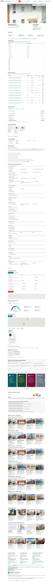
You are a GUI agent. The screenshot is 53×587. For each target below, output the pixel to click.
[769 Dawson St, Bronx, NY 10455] (12, 497)
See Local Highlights (17, 354)
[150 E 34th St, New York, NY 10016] (21, 512)
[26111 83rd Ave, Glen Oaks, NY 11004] (30, 497)
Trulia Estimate (11, 41)
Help (36, 575)
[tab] (10, 272)
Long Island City (17, 25)
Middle (18, 328)
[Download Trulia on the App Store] (12, 572)
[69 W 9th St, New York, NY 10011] (21, 527)
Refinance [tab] (22, 108)
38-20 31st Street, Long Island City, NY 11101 (15, 82)
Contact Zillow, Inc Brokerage (11, 570)
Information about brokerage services (13, 569)
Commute (26, 372)
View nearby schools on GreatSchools (14, 346)
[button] (20, 1)
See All (10, 368)
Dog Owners (17, 372)
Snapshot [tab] (10, 303)
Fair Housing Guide (18, 575)
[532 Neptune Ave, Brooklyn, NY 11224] (40, 436)
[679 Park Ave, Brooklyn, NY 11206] (12, 527)
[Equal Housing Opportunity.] (16, 580)
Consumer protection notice (19, 569)
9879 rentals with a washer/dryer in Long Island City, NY (16, 477)
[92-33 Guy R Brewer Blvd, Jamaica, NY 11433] (30, 436)
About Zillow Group (13, 575)
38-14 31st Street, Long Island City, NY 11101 (15, 87)
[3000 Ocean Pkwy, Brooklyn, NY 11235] (21, 421)
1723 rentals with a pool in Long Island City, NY (15, 462)
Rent (24, 1)
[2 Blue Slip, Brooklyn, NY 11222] (12, 512)
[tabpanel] (26, 116)
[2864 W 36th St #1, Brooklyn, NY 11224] (40, 497)
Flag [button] (14, 385)
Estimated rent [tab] (17, 108)
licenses (11, 567)
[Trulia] (8, 572)
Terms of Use (30, 575)
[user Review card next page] (45, 380)
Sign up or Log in (47, 1)
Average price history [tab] (16, 303)
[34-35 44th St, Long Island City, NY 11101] (40, 512)
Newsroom (23, 575)
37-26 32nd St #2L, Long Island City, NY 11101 (15, 92)
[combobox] (12, 1)
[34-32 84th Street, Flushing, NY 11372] (40, 527)
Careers (21, 575)
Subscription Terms (34, 575)
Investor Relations (26, 575)
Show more (10, 291)
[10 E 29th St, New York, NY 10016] (31, 512)
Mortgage (27, 1)
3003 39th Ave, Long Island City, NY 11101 (14, 90)
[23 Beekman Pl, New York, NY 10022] (31, 541)
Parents (22, 372)
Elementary (13, 328)
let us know (32, 578)
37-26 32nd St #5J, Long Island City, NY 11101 (15, 95)
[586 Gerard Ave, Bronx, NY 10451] (30, 421)
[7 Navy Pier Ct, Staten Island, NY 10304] (40, 421)
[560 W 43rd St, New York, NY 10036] (12, 421)
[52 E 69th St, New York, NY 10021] (40, 541)
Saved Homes (35, 1)
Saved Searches (40, 1)
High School (22, 328)
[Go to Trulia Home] (2, 1)
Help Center (23, 580)
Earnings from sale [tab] (11, 108)
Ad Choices (42, 575)
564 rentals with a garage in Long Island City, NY (15, 432)
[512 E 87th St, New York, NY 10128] (12, 541)
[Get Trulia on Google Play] (18, 572)
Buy (21, 1)
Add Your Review (26, 388)
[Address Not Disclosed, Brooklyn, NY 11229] (21, 497)
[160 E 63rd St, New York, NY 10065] (21, 541)
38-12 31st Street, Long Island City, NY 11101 (15, 85)
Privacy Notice (39, 575)
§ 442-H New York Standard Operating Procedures (13, 568)
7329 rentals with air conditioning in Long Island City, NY (16, 447)
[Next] (44, 423)
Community (12, 372)
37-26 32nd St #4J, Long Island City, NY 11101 (15, 100)
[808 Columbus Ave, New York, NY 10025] (40, 467)
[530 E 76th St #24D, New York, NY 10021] (31, 527)
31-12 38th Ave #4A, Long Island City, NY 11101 (15, 77)
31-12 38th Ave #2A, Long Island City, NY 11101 (15, 80)
